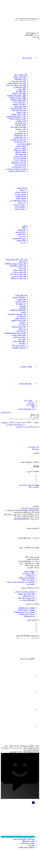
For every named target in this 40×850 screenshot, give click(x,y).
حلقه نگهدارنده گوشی (18, 310)
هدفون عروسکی (20, 150)
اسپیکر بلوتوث (22, 188)
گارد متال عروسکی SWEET (15, 263)
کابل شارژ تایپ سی (18, 81)
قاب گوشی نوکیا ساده (18, 266)
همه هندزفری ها (20, 158)
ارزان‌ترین (35, 426)
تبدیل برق (22, 131)
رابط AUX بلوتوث (19, 104)
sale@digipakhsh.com (21, 519)
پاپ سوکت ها (21, 303)
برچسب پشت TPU (19, 345)
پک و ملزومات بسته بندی (17, 314)
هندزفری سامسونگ (18, 162)
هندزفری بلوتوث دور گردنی (16, 169)
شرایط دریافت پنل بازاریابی (25, 591)
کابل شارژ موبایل (19, 77)
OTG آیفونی (21, 230)
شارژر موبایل (21, 112)
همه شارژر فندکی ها (18, 127)
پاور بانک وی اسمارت (18, 139)
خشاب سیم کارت (19, 337)
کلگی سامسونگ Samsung (16, 95)
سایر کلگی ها (21, 91)
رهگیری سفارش (26, 366)
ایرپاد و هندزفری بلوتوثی (17, 171)
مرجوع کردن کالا (28, 580)
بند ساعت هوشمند (19, 347)
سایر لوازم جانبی (21, 295)
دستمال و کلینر (20, 318)
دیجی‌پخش (35, 418)
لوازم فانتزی (21, 299)
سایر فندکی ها (20, 123)
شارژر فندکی (21, 121)
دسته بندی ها (27, 58)
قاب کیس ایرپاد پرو (19, 276)
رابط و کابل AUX (19, 102)
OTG (24, 228)
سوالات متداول (29, 571)
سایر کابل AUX (20, 106)
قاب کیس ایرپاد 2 (19, 270)
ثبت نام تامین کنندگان (27, 614)
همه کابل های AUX (18, 110)
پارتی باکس (21, 202)
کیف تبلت (22, 261)
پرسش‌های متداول (25, 383)
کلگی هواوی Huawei (18, 100)
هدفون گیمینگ (20, 152)
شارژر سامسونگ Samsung (16, 116)
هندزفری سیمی (20, 165)
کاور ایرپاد (22, 268)
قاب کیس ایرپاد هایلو (18, 278)
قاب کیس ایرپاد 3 (19, 272)
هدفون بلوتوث (21, 146)
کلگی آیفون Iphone (19, 93)
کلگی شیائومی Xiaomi (17, 98)
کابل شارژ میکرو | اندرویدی (16, 85)
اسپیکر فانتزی (20, 196)
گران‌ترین (27, 426)
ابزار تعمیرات (21, 331)
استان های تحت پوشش (26, 594)
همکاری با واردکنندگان (26, 608)
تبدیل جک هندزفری (19, 167)
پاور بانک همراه (20, 133)
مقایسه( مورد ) (32, 485)
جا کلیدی (22, 308)
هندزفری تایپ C (20, 160)
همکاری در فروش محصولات (24, 612)
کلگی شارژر (21, 89)
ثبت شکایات (30, 575)
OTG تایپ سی (20, 232)
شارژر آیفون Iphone (18, 114)
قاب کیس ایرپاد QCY (18, 274)
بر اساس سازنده (20, 205)
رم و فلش (22, 329)
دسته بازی (22, 324)
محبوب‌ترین (16, 424)
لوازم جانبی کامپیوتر (18, 320)
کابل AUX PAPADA (18, 108)
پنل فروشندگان (29, 616)
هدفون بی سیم (20, 148)
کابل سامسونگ (20, 79)
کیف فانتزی (21, 316)
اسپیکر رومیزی (20, 194)
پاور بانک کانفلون (20, 137)
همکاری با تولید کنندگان (26, 610)
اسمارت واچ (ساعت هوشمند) (15, 333)
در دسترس (20, 426)
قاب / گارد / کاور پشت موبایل (16, 259)
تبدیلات (24, 226)
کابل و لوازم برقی (20, 74)
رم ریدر (23, 242)
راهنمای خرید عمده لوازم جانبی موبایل (21, 582)
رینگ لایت (22, 343)
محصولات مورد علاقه (27, 577)
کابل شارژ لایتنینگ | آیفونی (16, 83)
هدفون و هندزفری (23, 144)
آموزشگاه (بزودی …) (27, 600)
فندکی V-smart (20, 125)
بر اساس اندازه (20, 207)
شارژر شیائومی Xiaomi (17, 118)
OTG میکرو (21, 234)
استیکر (23, 312)
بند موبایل (22, 306)
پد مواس (22, 322)
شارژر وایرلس (20, 129)
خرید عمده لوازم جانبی (26, 409)
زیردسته (23, 190)
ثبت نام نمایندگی (29, 596)
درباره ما (31, 402)
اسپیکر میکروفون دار (18, 200)
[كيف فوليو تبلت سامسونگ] (30, 436)
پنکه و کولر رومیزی (18, 335)
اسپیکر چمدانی (20, 192)
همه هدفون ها (21, 154)
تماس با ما (28, 400)
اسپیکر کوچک (21, 198)
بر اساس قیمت (20, 209)
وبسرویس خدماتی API (26, 598)
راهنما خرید (30, 404)
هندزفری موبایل (20, 156)
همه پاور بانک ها (20, 141)
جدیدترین (9, 424)
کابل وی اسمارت (19, 87)
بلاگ (33, 407)
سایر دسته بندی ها (19, 326)
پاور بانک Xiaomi (20, 135)
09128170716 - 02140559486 (28, 510)
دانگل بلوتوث (21, 240)
